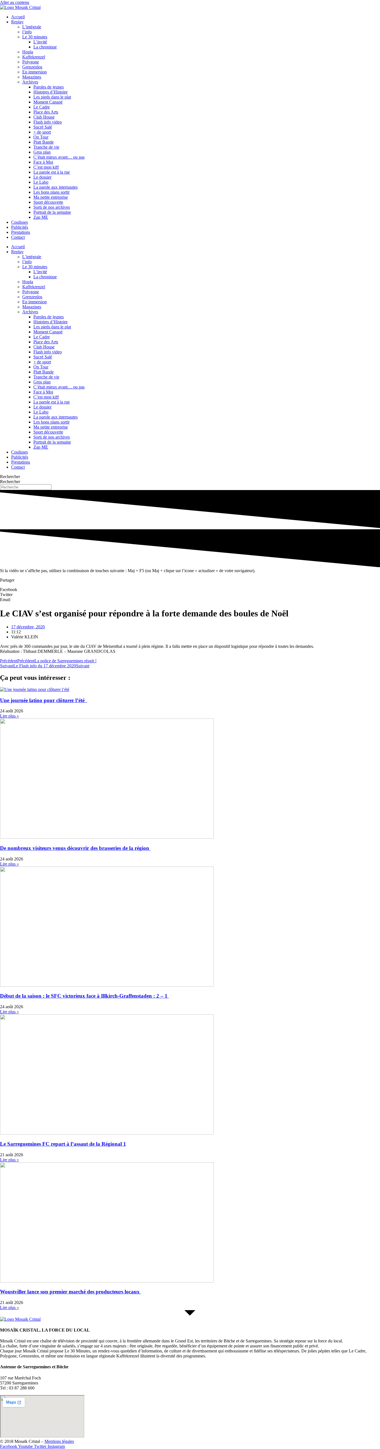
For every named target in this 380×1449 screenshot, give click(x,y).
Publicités (19, 227)
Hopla (27, 52)
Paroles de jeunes (48, 87)
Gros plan (42, 152)
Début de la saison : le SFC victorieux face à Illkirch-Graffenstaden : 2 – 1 (84, 996)
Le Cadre (41, 107)
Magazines (31, 77)
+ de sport (42, 132)
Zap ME (40, 217)
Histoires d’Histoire (50, 92)
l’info (27, 31)
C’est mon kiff (46, 167)
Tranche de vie (46, 147)
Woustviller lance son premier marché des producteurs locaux (70, 1292)
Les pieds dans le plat (52, 97)
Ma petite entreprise (50, 197)
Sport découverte (48, 202)
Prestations (20, 232)
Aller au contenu (14, 2)
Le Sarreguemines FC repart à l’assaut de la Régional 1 (63, 1144)
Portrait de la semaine (52, 212)
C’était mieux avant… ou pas (59, 157)
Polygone (30, 62)
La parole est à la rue (51, 172)
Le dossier (42, 177)
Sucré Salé (42, 127)
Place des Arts (45, 112)
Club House (44, 117)
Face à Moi (43, 162)
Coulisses (19, 222)
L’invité (40, 42)
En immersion (34, 72)
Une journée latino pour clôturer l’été (43, 700)
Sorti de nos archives (51, 207)
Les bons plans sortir (51, 192)
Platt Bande (43, 142)
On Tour (40, 137)
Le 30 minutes (34, 37)
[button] (190, 589)
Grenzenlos (32, 67)
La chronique (45, 47)
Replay (17, 21)
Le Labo (40, 182)
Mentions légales (59, 1441)
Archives (30, 82)
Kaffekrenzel (33, 57)
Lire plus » (9, 716)
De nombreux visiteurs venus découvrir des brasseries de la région (75, 848)
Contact (18, 237)
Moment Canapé (48, 102)
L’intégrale (31, 26)
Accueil (18, 16)
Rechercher (10, 476)
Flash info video (47, 122)
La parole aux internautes (55, 187)
